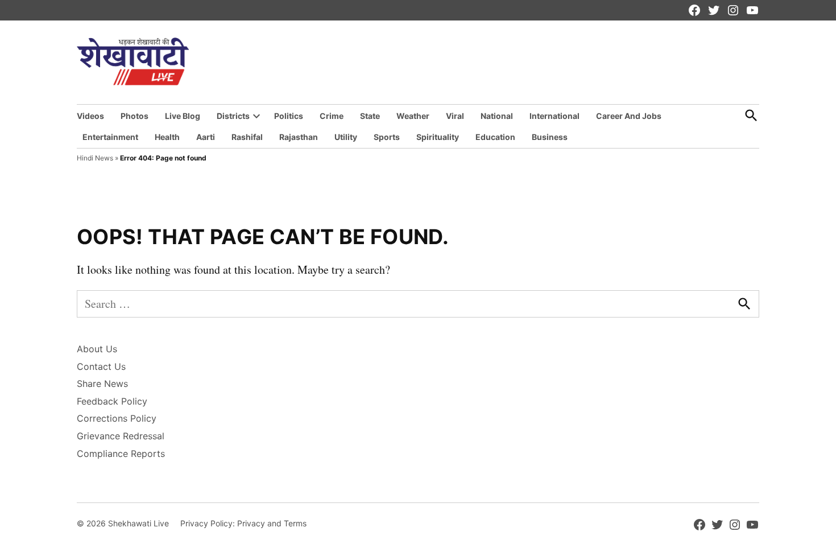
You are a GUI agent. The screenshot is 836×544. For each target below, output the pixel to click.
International (554, 116)
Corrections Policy (116, 418)
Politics (288, 116)
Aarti (205, 137)
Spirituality (437, 137)
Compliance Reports (121, 453)
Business (550, 137)
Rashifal (247, 137)
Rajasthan (298, 137)
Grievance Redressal (120, 436)
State (370, 116)
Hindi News (95, 158)
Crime (331, 116)
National (497, 116)
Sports (387, 137)
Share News (102, 383)
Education (495, 137)
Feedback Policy (112, 401)
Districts (233, 116)
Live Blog (182, 116)
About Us (97, 349)
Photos (134, 116)
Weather (412, 116)
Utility (345, 137)
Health (167, 137)
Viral (455, 116)
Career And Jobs (628, 116)
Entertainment (110, 137)
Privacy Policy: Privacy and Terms (243, 523)
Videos (90, 116)
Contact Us (101, 366)
